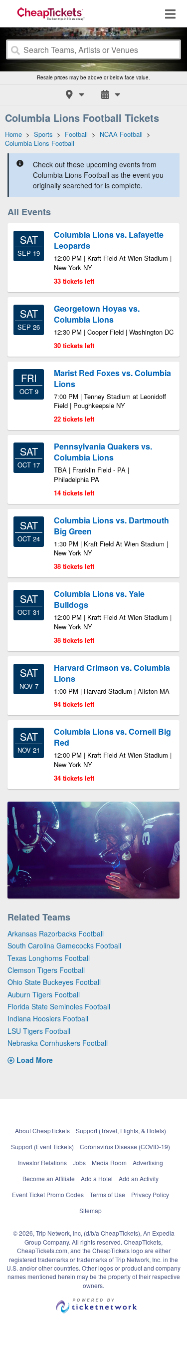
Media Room (109, 1162)
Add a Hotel (97, 1178)
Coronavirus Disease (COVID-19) (125, 1146)
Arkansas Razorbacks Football (55, 933)
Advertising (148, 1162)
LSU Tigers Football (38, 1031)
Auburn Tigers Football (43, 994)
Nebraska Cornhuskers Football (57, 1043)
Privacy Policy (150, 1194)
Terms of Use (107, 1194)
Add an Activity (139, 1178)
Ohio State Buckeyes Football (54, 982)
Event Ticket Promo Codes (48, 1194)
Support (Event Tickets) (42, 1146)
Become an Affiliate (48, 1178)
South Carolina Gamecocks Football (64, 945)
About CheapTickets (42, 1130)
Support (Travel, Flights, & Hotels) (121, 1130)
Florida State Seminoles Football (58, 1006)
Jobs (79, 1162)
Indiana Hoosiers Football (47, 1018)
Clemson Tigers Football (46, 970)
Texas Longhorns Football (48, 958)
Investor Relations (42, 1162)
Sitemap (90, 1210)
